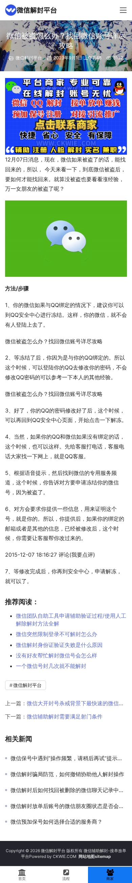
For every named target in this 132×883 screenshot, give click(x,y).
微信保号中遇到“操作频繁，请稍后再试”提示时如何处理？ (68, 758)
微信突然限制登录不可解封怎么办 (56, 634)
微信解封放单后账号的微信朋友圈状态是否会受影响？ (68, 806)
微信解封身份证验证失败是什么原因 (59, 644)
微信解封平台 (29, 57)
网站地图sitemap (95, 856)
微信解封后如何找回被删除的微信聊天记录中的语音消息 (68, 790)
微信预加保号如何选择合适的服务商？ (56, 822)
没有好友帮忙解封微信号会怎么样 (56, 655)
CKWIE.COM (64, 856)
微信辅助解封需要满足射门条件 (65, 716)
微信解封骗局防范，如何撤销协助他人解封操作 (67, 774)
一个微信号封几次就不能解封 (51, 666)
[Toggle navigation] (123, 10)
